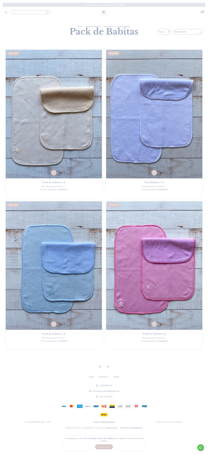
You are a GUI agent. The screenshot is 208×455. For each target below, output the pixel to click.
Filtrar (161, 31)
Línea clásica (109, 26)
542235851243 (106, 385)
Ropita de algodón (93, 26)
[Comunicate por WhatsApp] (200, 447)
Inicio (80, 26)
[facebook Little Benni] (108, 366)
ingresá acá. (112, 428)
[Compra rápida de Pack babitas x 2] (154, 173)
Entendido (104, 447)
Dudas (116, 376)
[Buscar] (47, 12)
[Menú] (7, 12)
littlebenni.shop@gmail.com (106, 391)
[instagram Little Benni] (100, 366)
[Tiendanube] (104, 423)
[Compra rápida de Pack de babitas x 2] (54, 173)
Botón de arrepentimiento (131, 428)
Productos (104, 376)
